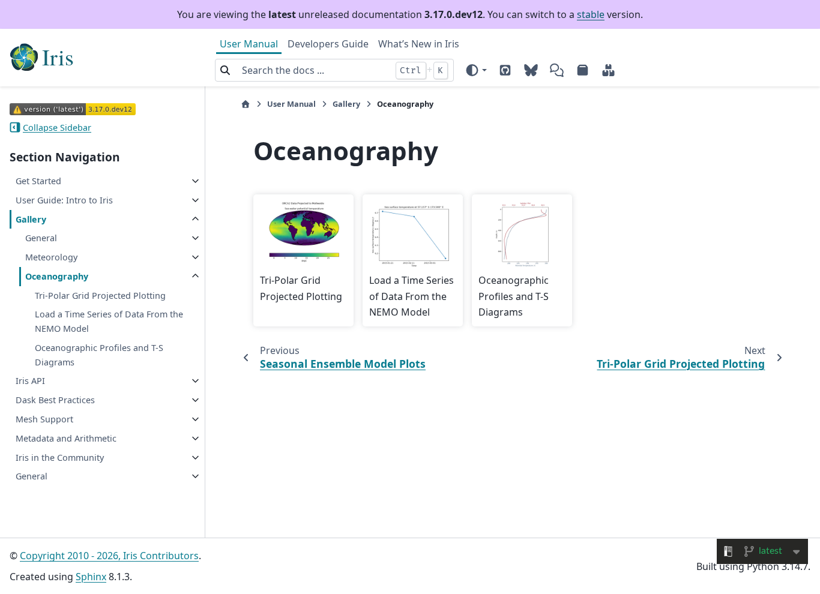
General (41, 238)
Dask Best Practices (55, 400)
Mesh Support (44, 419)
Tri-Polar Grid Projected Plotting (100, 295)
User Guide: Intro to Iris (64, 200)
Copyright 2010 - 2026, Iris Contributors (109, 555)
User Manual (249, 43)
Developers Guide (328, 43)
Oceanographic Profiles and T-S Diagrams (99, 355)
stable (590, 14)
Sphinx (91, 576)
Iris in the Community (60, 457)
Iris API (30, 380)
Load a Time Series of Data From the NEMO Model (109, 321)
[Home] (245, 104)
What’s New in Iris (418, 43)
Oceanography (56, 276)
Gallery (31, 219)
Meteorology (51, 257)
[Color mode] (476, 70)
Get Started (38, 181)
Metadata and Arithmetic (66, 438)
